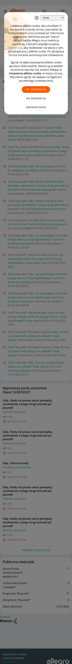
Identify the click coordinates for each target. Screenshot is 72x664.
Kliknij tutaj (15, 48)
